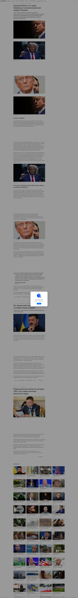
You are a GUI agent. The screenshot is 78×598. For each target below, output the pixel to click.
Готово (39, 303)
